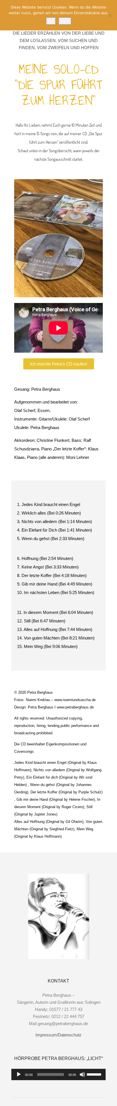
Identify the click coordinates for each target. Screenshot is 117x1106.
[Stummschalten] (82, 1074)
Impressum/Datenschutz (58, 1034)
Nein (65, 21)
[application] (58, 1074)
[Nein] (110, 15)
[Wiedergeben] (19, 1074)
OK (50, 21)
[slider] (95, 1074)
